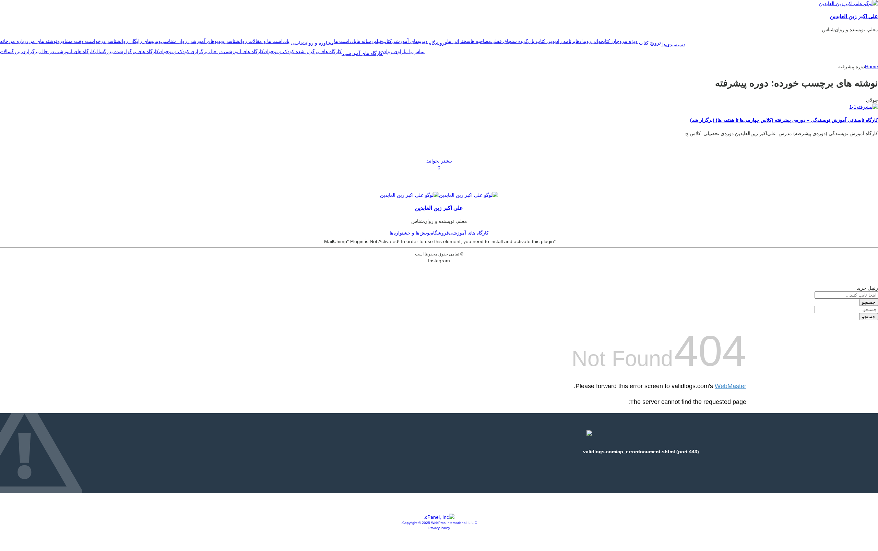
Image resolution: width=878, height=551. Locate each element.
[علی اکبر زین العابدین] (848, 3)
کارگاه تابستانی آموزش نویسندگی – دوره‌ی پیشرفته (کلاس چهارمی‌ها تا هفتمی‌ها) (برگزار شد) (784, 120)
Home (871, 66)
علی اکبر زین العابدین (854, 16)
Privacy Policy (439, 528)
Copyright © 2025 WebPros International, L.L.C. (439, 523)
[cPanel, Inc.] (439, 517)
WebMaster (730, 386)
